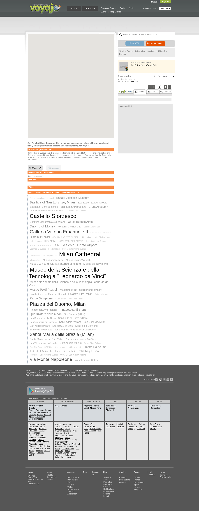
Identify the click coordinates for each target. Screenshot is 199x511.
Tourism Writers (70, 486)
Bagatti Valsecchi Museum (72, 197)
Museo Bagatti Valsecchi (78, 260)
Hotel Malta (50, 241)
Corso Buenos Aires (80, 221)
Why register (72, 480)
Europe (130, 51)
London (41, 440)
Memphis (59, 438)
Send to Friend (106, 495)
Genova (32, 440)
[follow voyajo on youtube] (168, 380)
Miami (67, 438)
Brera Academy (98, 206)
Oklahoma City (61, 442)
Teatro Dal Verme (95, 347)
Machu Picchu (96, 428)
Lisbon (32, 442)
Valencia (39, 450)
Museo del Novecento (96, 263)
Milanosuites (35, 260)
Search (31, 481)
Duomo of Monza (42, 226)
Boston (59, 426)
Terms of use (165, 475)
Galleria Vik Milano (92, 227)
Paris (36, 448)
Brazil (86, 408)
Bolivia (96, 406)
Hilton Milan (86, 237)
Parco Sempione (41, 298)
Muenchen (33, 446)
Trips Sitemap (33, 484)
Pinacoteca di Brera (73, 309)
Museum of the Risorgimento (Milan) (81, 289)
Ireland (37, 412)
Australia (132, 406)
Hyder (74, 431)
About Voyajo (73, 477)
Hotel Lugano (36, 241)
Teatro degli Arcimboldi (41, 351)
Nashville (59, 440)
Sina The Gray (36, 347)
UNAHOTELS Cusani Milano (73, 355)
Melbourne (132, 426)
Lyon (39, 442)
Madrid (46, 442)
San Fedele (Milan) (70, 321)
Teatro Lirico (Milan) (65, 351)
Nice (48, 446)
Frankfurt (42, 437)
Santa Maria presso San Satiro (81, 339)
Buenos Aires (89, 424)
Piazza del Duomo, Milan (58, 304)
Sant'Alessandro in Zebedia (43, 343)
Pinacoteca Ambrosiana (43, 309)
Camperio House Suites (76, 211)
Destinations (124, 480)
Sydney (131, 428)
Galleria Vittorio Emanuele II (59, 231)
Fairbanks (59, 428)
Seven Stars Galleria (93, 343)
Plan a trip (107, 482)
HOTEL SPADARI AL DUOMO (70, 241)
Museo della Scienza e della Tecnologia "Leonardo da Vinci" (67, 272)
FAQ (69, 482)
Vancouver (59, 455)
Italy (137, 51)
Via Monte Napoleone (51, 359)
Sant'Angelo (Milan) (71, 343)
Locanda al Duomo (38, 249)
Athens (43, 424)
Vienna (32, 453)
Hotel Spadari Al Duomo (96, 241)
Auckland (141, 428)
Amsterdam (34, 424)
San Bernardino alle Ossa (43, 318)
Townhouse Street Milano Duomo (44, 355)
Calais (41, 431)
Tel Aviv (120, 426)
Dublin (32, 435)
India (108, 406)
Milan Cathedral (79, 254)
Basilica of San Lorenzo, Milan (52, 202)
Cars (153, 91)
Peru (99, 408)
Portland (58, 446)
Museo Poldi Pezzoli (43, 289)
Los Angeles (67, 435)
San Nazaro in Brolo (62, 326)
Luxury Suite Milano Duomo (74, 249)
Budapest (33, 431)
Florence (33, 437)
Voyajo (122, 51)
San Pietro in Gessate (41, 329)
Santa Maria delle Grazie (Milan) (62, 334)
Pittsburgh (76, 444)
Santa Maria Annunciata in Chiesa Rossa (75, 329)
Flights (50, 475)
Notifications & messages (108, 490)
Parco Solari (60, 299)
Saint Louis (68, 446)
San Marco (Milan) (40, 326)
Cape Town (155, 424)
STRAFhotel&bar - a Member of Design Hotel (63, 347)
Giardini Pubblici (40, 237)
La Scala (67, 245)
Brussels (42, 428)
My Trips (31, 475)
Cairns (142, 424)
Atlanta (58, 424)
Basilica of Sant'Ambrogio (92, 202)
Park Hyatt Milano (76, 299)
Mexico (93, 408)
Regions (122, 477)
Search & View (107, 478)
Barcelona (33, 426)
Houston (67, 431)
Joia (57, 245)
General (122, 482)
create (131, 81)
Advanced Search (155, 43)
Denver (76, 426)
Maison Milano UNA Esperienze (43, 256)
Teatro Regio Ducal (88, 351)
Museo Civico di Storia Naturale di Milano (55, 263)
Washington (66, 457)
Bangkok (110, 424)
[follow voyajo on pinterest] (171, 380)
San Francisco (68, 448)
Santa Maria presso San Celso (46, 339)
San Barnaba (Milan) (74, 314)
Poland (40, 414)
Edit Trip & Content (107, 485)
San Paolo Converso (86, 326)
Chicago (67, 426)
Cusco (86, 426)
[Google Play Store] (40, 394)
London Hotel (54, 249)
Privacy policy (165, 477)
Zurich (31, 455)
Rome (31, 450)
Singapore (110, 408)
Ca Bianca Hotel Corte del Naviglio (47, 210)
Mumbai (119, 424)
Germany (40, 410)
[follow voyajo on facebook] (156, 380)
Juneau (58, 433)
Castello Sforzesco (53, 216)
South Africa (155, 406)
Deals (49, 472)
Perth (142, 426)
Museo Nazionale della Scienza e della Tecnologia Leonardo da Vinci (68, 283)
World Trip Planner (35, 479)
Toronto (73, 453)
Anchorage (67, 424)
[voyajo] (45, 16)
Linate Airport (87, 245)
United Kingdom (36, 419)
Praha (47, 448)
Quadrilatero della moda (46, 314)
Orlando (58, 444)
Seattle (66, 453)
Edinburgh (40, 435)
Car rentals (51, 477)
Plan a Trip (135, 43)
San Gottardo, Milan (94, 322)
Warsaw (40, 453)
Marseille (33, 444)
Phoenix (66, 444)
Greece (48, 410)
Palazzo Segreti (101, 294)
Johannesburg (156, 426)
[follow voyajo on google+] (160, 380)
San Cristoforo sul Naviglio (43, 322)
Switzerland (40, 417)
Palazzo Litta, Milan (80, 294)
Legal (162, 472)
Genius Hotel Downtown (100, 233)
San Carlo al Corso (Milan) (73, 318)
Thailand (110, 410)
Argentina (88, 406)
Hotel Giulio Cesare (102, 237)
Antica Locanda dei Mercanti (42, 198)
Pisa (41, 448)
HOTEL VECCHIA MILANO (41, 245)
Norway (32, 414)
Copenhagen (34, 433)
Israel (113, 406)
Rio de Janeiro (90, 431)
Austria (32, 406)
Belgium (39, 406)
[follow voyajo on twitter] (164, 380)
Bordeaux (33, 428)
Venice (47, 450)
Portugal (47, 414)
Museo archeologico (53, 260)
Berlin (42, 426)
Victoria (153, 428)
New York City (71, 440)
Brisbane (132, 424)
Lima (86, 428)
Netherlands (46, 412)
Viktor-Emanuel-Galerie (86, 360)
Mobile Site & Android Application (73, 491)
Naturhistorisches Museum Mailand (48, 294)
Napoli (42, 446)
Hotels (50, 479)
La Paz (93, 426)
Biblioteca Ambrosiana (73, 206)
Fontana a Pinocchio (69, 226)
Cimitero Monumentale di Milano (47, 222)
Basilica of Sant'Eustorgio (44, 206)
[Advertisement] (100, 24)
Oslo (31, 448)
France (32, 410)
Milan (143, 51)
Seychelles (155, 408)
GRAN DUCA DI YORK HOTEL (65, 237)
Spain (31, 417)
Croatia (32, 408)
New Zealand (133, 408)
